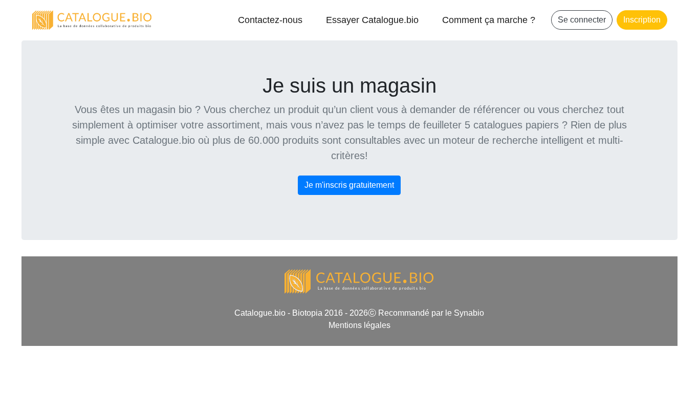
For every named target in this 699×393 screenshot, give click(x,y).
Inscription (642, 19)
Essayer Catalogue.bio (372, 20)
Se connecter (582, 19)
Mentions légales (359, 325)
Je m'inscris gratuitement (349, 185)
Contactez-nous (270, 20)
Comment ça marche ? (488, 20)
